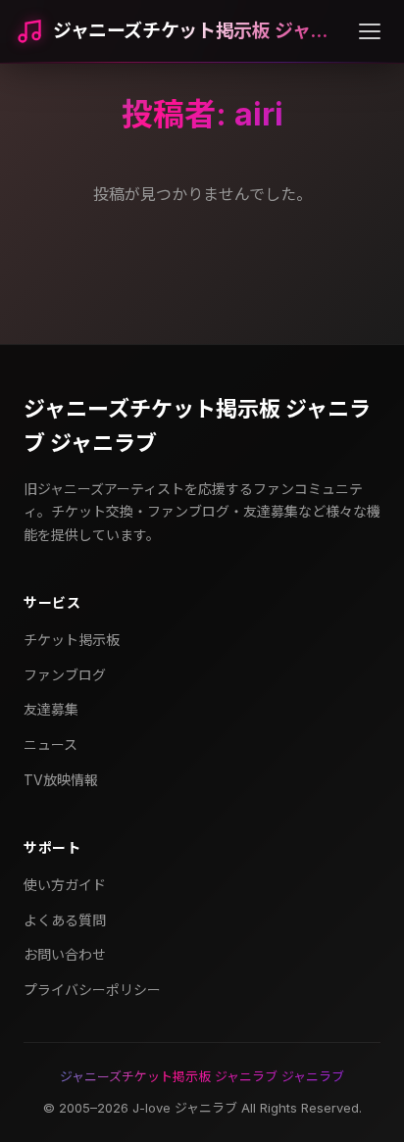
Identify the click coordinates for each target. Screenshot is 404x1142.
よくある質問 (65, 920)
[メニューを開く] (369, 31)
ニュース (50, 744)
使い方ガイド (65, 884)
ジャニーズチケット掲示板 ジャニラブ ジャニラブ (197, 426)
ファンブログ (65, 675)
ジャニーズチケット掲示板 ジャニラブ (198, 31)
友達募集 (51, 709)
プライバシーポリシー (92, 989)
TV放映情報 (61, 779)
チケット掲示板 (72, 639)
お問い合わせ (65, 954)
